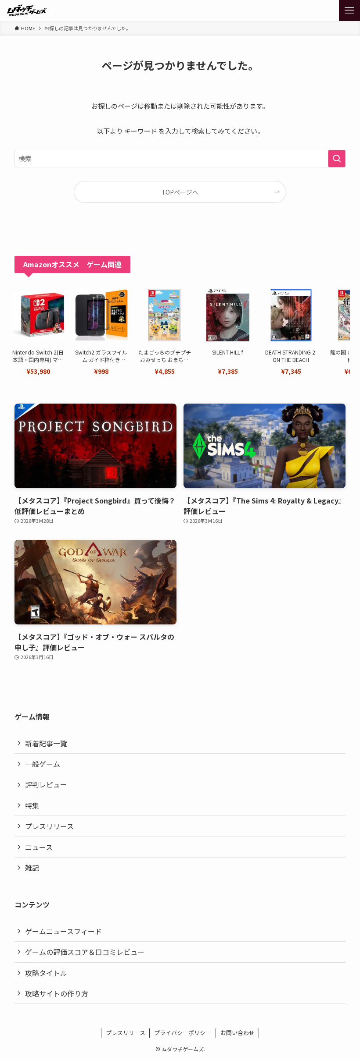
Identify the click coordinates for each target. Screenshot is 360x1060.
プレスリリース (49, 826)
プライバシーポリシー (182, 1032)
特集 (32, 805)
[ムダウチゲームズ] (27, 10)
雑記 (32, 867)
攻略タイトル (46, 973)
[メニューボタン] (349, 10)
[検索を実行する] (337, 158)
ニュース (39, 847)
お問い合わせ (237, 1032)
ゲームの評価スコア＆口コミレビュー (84, 952)
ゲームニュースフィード (63, 931)
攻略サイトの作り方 (56, 993)
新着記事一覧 (46, 743)
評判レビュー (46, 784)
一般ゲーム (42, 764)
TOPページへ (180, 192)
